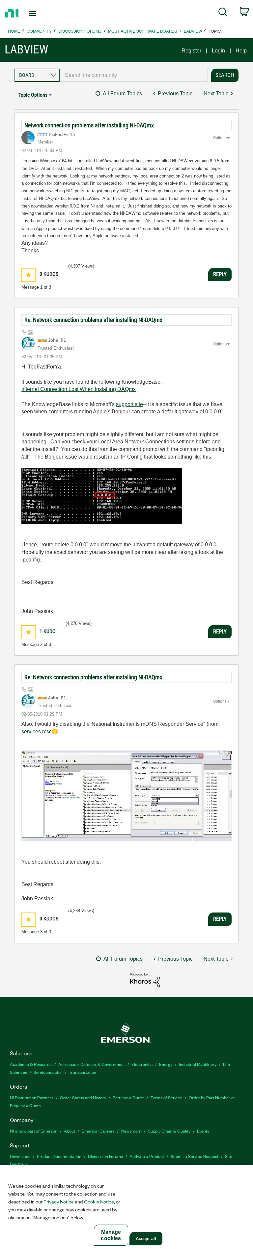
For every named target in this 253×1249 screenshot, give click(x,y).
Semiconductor (48, 1072)
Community (39, 31)
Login (218, 50)
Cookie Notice (99, 1201)
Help (241, 50)
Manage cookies (111, 1235)
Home (14, 31)
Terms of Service (166, 1097)
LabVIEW (193, 31)
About (69, 1131)
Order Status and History (83, 1097)
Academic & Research (31, 1064)
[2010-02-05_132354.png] (126, 796)
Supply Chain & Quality (169, 1131)
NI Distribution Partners (31, 1097)
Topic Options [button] (32, 95)
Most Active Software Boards (142, 31)
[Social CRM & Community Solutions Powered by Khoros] (145, 979)
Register (191, 50)
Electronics (142, 1064)
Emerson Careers (98, 1131)
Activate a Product (146, 1156)
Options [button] (220, 138)
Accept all (146, 1238)
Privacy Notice (58, 1201)
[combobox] (134, 75)
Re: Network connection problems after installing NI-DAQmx (93, 319)
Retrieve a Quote (128, 1097)
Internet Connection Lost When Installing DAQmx (78, 389)
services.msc (36, 731)
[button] (28, 275)
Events (203, 1131)
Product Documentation (59, 1156)
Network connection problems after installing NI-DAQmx (89, 125)
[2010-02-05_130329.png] (101, 496)
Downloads (20, 1156)
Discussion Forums (79, 31)
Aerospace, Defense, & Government (91, 1064)
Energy (165, 1064)
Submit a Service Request (194, 1156)
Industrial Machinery (197, 1064)
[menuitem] (223, 13)
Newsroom (131, 1131)
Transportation (82, 1072)
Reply (220, 274)
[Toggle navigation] (40, 13)
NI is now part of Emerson (33, 1131)
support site (129, 404)
